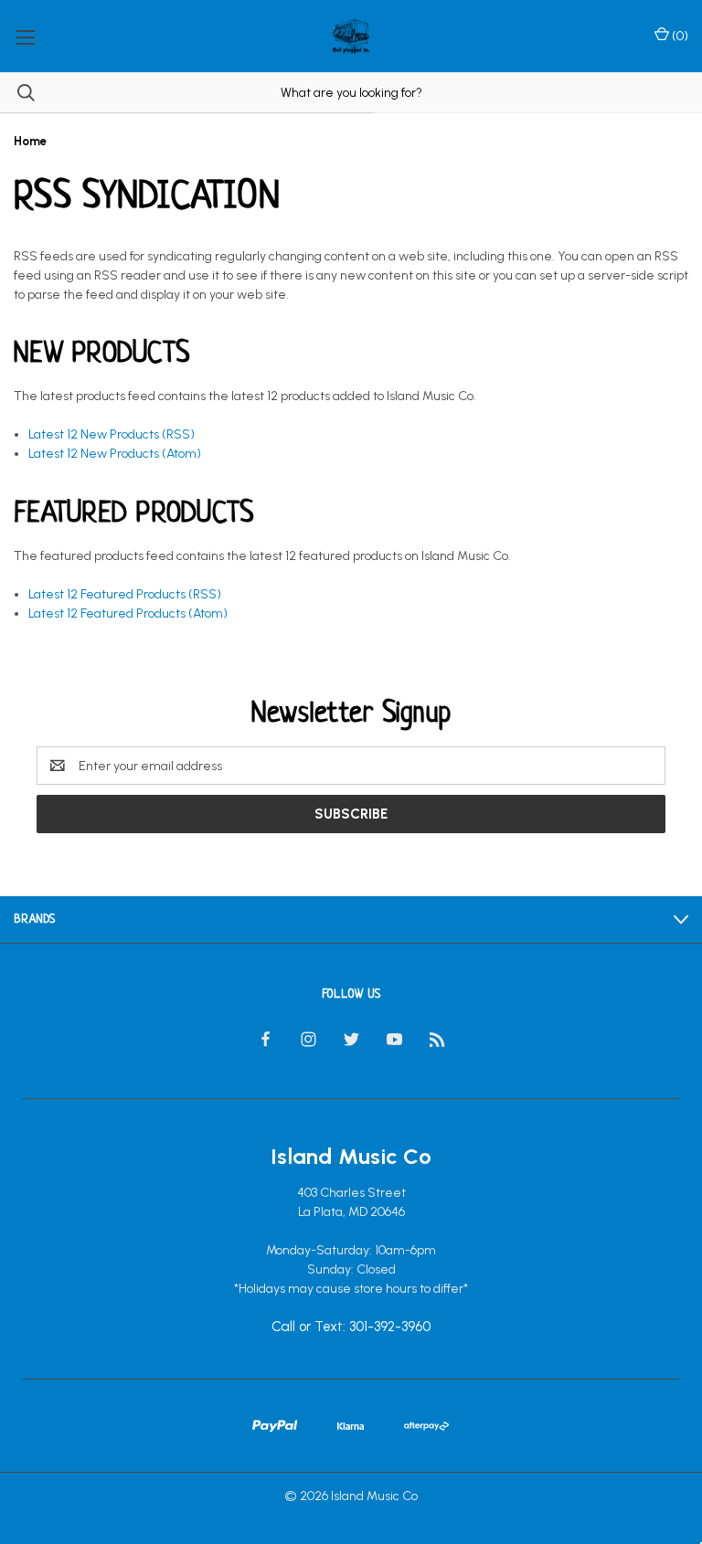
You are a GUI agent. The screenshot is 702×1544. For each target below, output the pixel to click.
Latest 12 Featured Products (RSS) (124, 594)
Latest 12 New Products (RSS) (111, 434)
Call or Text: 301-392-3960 (351, 1327)
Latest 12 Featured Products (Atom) (128, 613)
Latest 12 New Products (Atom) (114, 453)
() (678, 36)
